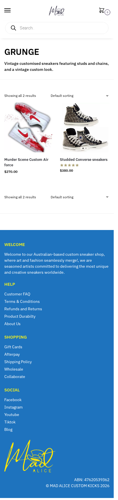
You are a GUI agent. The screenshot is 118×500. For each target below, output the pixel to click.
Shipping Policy (18, 361)
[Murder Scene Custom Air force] (29, 127)
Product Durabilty (20, 316)
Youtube (11, 414)
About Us (12, 323)
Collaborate (14, 376)
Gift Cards (13, 346)
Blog (8, 429)
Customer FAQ (17, 294)
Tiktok (9, 422)
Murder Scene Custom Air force (26, 162)
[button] (102, 11)
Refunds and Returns (23, 308)
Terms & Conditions (22, 301)
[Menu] (12, 10)
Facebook (12, 399)
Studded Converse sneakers (83, 159)
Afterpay (12, 354)
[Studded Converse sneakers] (85, 127)
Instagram (13, 407)
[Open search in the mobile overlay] (56, 28)
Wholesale (13, 369)
